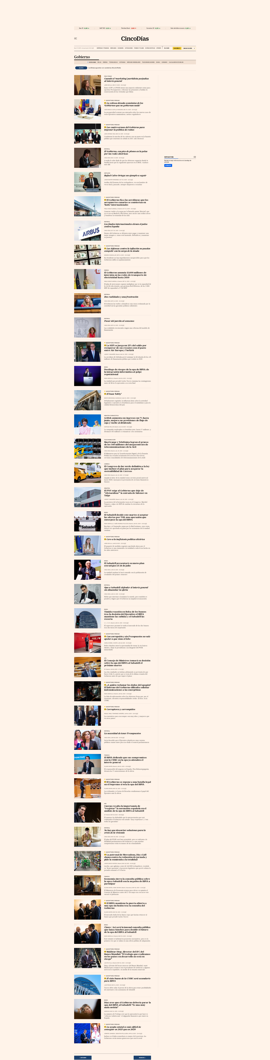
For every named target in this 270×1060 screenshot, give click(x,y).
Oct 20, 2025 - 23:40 (118, 230)
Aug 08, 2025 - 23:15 (125, 378)
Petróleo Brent (125, 28)
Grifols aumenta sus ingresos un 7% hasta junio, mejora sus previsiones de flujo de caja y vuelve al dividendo (126, 420)
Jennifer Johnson (109, 1033)
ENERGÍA (106, 270)
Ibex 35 (81, 28)
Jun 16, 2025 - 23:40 (131, 713)
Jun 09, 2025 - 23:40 (117, 737)
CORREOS (106, 464)
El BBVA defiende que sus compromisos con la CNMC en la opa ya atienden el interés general (125, 760)
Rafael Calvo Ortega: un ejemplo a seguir (125, 176)
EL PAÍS (165, 47)
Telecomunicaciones (148, 62)
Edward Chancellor (110, 255)
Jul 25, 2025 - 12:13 (121, 451)
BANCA (106, 561)
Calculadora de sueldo (176, 62)
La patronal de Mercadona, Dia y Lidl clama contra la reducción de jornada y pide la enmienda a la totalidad (125, 857)
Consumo (164, 62)
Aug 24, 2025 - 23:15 (127, 354)
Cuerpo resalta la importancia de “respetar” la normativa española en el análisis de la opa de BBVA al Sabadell (125, 808)
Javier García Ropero (110, 863)
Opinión (158, 48)
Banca (158, 62)
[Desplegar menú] (75, 38)
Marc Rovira (117, 887)
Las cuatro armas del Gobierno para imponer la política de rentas (124, 129)
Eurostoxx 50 (150, 28)
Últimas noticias (150, 48)
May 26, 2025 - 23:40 (118, 836)
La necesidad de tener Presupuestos (122, 734)
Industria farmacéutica (111, 415)
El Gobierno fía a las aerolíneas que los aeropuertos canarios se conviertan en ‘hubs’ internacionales (126, 202)
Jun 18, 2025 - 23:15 (125, 694)
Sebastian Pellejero (122, 1033)
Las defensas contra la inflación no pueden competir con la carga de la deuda (127, 250)
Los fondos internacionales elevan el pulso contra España (125, 225)
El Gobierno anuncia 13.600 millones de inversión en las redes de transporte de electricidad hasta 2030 (125, 275)
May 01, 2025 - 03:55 (117, 1011)
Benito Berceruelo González (112, 398)
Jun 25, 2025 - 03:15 (117, 570)
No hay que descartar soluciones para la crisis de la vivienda (125, 831)
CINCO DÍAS (107, 158)
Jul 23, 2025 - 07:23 (121, 475)
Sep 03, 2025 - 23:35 (117, 325)
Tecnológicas (113, 62)
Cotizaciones (129, 48)
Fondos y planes (139, 48)
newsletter (169, 157)
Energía (105, 62)
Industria (107, 488)
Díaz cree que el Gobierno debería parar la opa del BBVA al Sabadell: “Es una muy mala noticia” (127, 1005)
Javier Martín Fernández (111, 179)
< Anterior (83, 1057)
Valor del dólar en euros (178, 28)
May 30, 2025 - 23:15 (119, 788)
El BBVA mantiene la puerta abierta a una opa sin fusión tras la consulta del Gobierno (125, 905)
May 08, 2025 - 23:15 (119, 912)
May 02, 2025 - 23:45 (124, 963)
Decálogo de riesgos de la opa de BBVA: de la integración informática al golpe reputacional (126, 372)
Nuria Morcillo (108, 378)
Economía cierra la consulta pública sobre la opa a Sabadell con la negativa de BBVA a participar (127, 881)
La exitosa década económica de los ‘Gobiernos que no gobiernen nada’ (123, 104)
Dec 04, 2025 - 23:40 (130, 109)
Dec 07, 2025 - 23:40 (119, 85)
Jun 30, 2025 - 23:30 (140, 523)
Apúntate (168, 165)
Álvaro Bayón (108, 766)
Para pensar (108, 76)
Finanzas (106, 755)
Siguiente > (142, 1057)
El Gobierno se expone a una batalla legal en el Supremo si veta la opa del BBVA (127, 783)
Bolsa (99, 62)
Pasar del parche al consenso (119, 321)
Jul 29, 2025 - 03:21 (125, 427)
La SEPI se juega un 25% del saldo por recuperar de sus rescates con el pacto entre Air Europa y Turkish (125, 348)
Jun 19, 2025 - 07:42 (117, 669)
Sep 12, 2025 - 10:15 (129, 281)
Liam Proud (107, 985)
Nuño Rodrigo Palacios (121, 523)
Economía (121, 48)
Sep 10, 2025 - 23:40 (117, 301)
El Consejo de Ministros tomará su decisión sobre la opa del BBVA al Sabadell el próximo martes (127, 663)
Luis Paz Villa (108, 963)
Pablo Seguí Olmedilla (111, 208)
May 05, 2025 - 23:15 (125, 936)
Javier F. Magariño (109, 354)
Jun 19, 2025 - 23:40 (124, 643)
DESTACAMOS (92, 62)
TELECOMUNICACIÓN (109, 439)
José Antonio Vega (109, 134)
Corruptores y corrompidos (121, 710)
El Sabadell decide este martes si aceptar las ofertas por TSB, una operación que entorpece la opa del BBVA (126, 517)
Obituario (107, 173)
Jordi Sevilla (108, 85)
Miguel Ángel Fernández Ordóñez (114, 713)
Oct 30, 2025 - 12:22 (126, 179)
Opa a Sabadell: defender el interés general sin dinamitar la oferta (126, 589)
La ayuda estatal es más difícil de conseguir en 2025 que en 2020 (122, 1028)
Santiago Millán (109, 427)
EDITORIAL (107, 294)
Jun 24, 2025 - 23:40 (118, 594)
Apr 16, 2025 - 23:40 (135, 1033)
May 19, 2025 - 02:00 (129, 863)
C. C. (105, 623)
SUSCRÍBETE (177, 48)
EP (105, 669)
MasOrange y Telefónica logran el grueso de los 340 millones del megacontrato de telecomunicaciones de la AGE (126, 444)
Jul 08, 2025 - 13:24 (126, 499)
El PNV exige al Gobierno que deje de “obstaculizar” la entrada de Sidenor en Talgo (125, 493)
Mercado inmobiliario (133, 62)
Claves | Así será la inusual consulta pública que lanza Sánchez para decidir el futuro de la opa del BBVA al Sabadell (127, 929)
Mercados (113, 48)
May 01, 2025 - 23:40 (118, 985)
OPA (105, 658)
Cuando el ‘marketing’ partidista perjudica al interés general (126, 80)
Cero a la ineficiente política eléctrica (126, 539)
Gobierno (82, 57)
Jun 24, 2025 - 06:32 (122, 623)
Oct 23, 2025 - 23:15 (129, 208)
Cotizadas (122, 62)
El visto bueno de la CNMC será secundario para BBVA (127, 980)
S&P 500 (102, 28)
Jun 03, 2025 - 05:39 (124, 766)
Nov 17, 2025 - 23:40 (117, 158)
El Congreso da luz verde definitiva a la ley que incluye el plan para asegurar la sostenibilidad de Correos (126, 469)
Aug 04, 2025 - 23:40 (129, 398)
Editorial (107, 149)
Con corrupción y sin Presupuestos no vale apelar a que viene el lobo (127, 638)
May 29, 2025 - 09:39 (117, 815)
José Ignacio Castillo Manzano (113, 109)
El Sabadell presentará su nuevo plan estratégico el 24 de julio (124, 564)
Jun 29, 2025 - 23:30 (119, 543)
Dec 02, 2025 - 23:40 (122, 134)
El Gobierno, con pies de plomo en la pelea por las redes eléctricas (125, 153)
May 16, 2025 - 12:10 (138, 887)
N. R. (109, 623)
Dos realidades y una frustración (121, 297)
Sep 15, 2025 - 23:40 (123, 255)
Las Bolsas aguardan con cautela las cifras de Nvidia (104, 68)
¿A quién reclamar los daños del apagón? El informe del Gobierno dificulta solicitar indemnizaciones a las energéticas (127, 687)
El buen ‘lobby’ (114, 394)
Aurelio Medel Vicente (110, 643)
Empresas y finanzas (103, 48)
